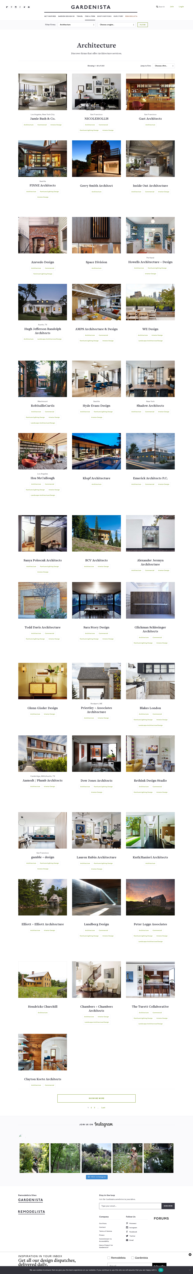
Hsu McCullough (43, 478)
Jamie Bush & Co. (42, 119)
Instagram (133, 1227)
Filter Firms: (50, 25)
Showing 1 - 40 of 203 (96, 66)
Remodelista (131, 16)
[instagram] (16, 7)
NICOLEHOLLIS (96, 119)
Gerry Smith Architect (96, 186)
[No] (189, 1270)
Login (181, 7)
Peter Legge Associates (150, 924)
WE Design (150, 329)
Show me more (96, 1098)
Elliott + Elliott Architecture (43, 924)
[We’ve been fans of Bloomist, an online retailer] (34, 1158)
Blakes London (150, 708)
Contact (102, 1227)
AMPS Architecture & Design (96, 329)
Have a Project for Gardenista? (106, 1246)
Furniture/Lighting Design (89, 130)
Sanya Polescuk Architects (43, 560)
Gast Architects (150, 119)
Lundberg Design (96, 924)
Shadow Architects (150, 406)
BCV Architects (96, 560)
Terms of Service (105, 1231)
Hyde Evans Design (96, 406)
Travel (80, 16)
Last (103, 1108)
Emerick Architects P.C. (150, 478)
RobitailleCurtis (42, 406)
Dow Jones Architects (96, 781)
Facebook (133, 1232)
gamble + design (42, 857)
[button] (160, 6)
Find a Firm (90, 16)
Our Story (118, 16)
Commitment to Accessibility (105, 1240)
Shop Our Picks (104, 16)
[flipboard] (7, 7)
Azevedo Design (42, 262)
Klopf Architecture (96, 478)
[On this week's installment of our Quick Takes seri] (127, 1158)
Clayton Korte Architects (42, 1079)
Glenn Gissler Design (42, 708)
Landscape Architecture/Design (49, 339)
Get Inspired (50, 16)
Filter (142, 25)
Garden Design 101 (66, 16)
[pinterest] (11, 7)
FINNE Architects (43, 185)
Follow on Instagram (98, 1177)
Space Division (96, 262)
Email (131, 1240)
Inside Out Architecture (150, 186)
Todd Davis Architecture (43, 627)
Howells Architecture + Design (150, 262)
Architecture (28, 125)
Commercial (42, 125)
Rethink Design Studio (150, 781)
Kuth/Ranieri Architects (150, 857)
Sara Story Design (96, 627)
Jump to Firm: (145, 66)
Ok (161, 1270)
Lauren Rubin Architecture (96, 857)
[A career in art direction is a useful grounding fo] (158, 1158)
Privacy (102, 1235)
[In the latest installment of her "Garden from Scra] (96, 1158)
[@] (26, 1137)
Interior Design (56, 125)
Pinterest (132, 1223)
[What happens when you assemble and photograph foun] (65, 1158)
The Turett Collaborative (150, 1007)
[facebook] (20, 7)
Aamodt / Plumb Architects (42, 780)
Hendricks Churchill (42, 1007)
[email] (29, 7)
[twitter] (24, 7)
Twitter (132, 1236)
